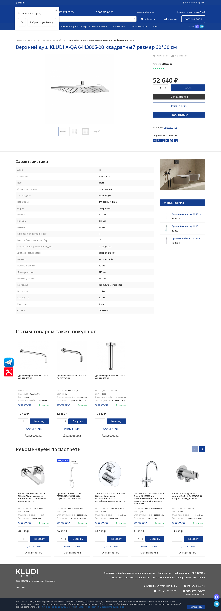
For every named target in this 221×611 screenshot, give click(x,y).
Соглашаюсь (196, 607)
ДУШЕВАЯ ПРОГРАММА (38, 40)
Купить (188, 87)
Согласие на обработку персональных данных (178, 577)
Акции (191, 26)
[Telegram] (167, 140)
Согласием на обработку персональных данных (100, 606)
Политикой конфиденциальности (56, 606)
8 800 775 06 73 (104, 12)
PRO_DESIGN (198, 572)
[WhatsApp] (171, 140)
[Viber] (176, 140)
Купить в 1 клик (179, 105)
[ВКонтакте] (155, 140)
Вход (187, 2)
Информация (138, 26)
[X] (159, 140)
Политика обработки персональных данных (83, 26)
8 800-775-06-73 (194, 591)
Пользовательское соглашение (130, 577)
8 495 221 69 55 (65, 12)
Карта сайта (20, 587)
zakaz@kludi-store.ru (145, 12)
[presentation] (195, 449)
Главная (20, 40)
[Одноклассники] (163, 140)
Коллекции (119, 26)
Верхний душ (59, 40)
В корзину (39, 421)
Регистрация (198, 2)
